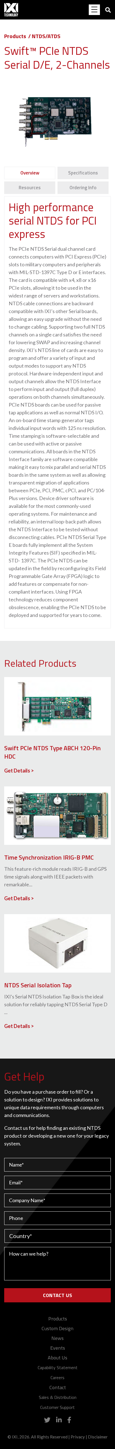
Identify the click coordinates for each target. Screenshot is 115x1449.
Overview (29, 172)
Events (57, 1348)
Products (15, 36)
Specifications (83, 172)
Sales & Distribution (57, 1397)
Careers (57, 1377)
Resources (30, 187)
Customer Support (57, 1407)
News (57, 1338)
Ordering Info (83, 187)
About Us (57, 1357)
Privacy (78, 1436)
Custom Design (57, 1328)
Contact (57, 1387)
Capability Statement (58, 1367)
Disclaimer (98, 1436)
